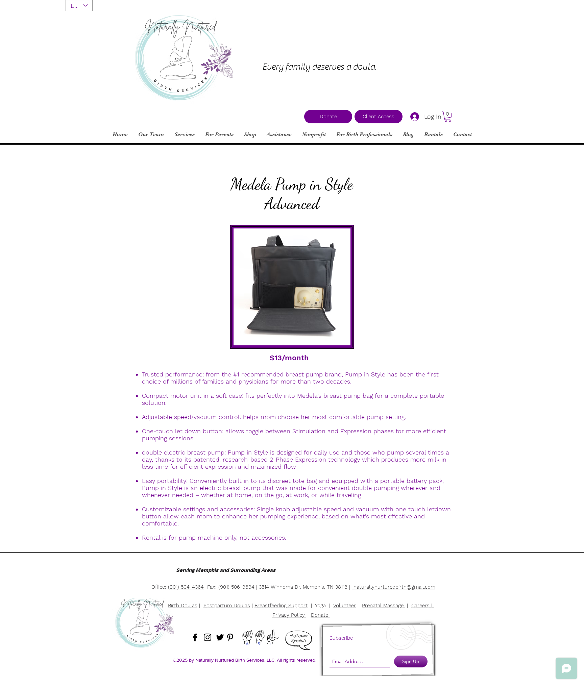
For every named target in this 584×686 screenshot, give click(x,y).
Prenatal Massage (383, 606)
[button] (448, 117)
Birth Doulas (182, 606)
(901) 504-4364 (186, 587)
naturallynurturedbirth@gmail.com (394, 587)
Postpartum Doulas (226, 606)
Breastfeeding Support (281, 606)
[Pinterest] (230, 637)
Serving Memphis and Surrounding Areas (225, 570)
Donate (320, 615)
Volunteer (344, 606)
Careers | (422, 606)
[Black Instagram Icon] (207, 637)
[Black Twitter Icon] (220, 637)
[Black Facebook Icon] (195, 637)
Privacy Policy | (290, 615)
